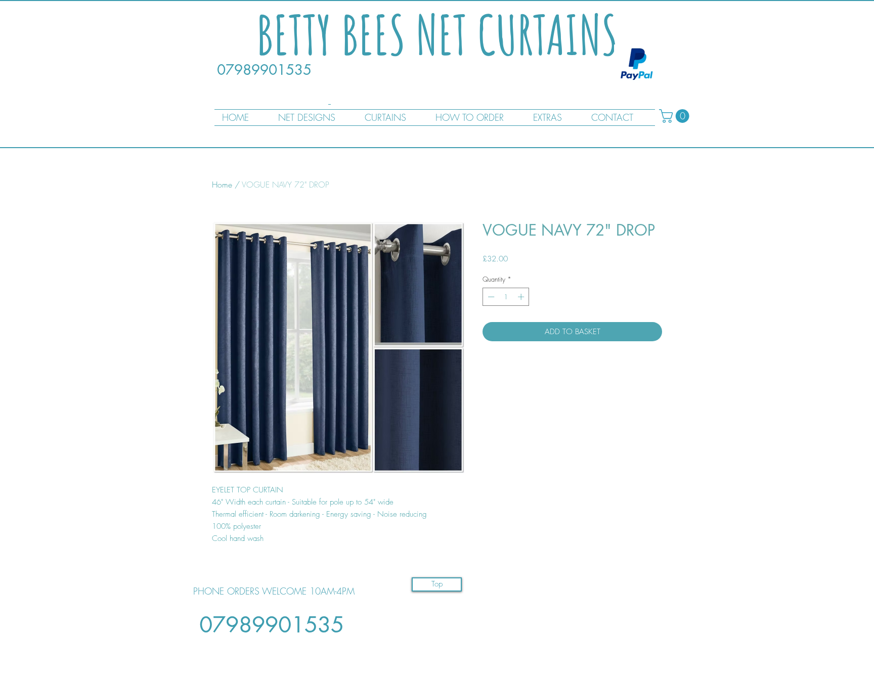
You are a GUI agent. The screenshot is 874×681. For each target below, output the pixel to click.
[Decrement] (490, 296)
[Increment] (522, 296)
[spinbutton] (506, 296)
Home (222, 184)
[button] (675, 116)
